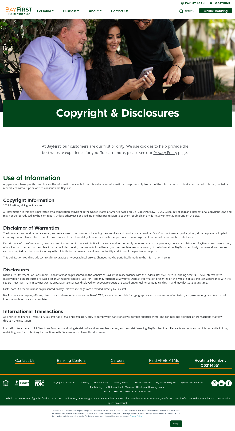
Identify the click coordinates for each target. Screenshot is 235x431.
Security (85, 383)
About (94, 11)
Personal (44, 11)
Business (69, 11)
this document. (97, 332)
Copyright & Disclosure (63, 383)
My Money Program (166, 383)
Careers (117, 361)
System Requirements (192, 383)
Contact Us (119, 11)
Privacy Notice (121, 383)
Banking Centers (71, 361)
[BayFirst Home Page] (19, 10)
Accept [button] (176, 423)
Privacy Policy (136, 416)
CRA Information (142, 383)
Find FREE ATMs (164, 361)
